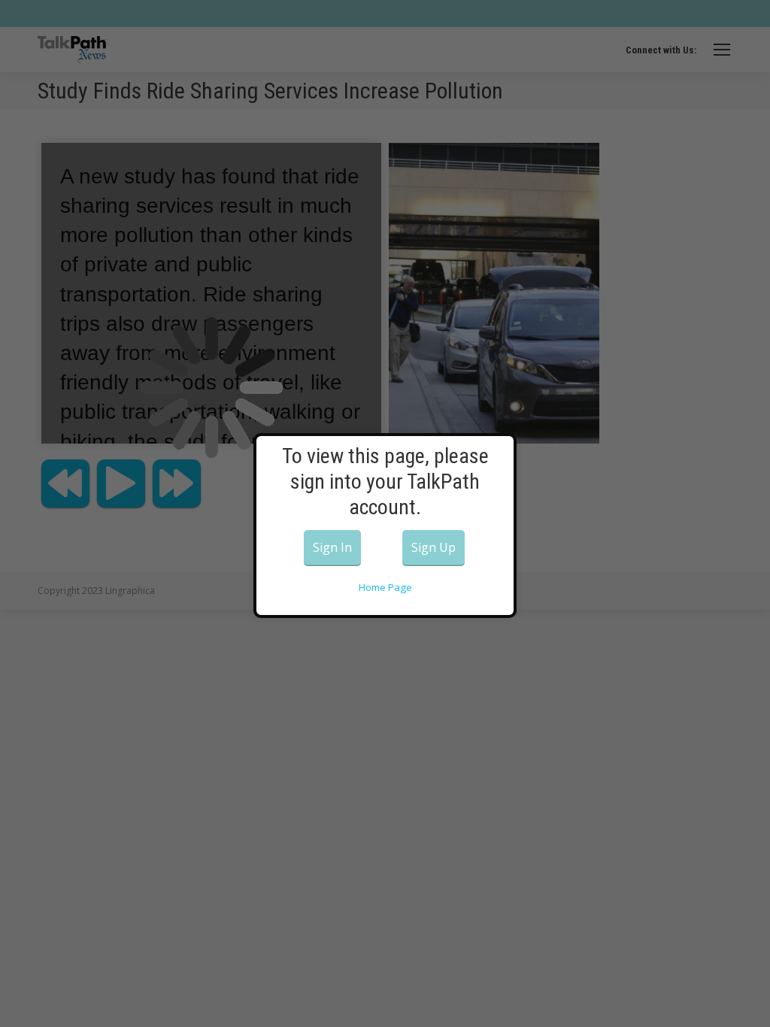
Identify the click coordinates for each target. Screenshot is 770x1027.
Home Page (385, 587)
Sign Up (433, 547)
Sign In (332, 547)
